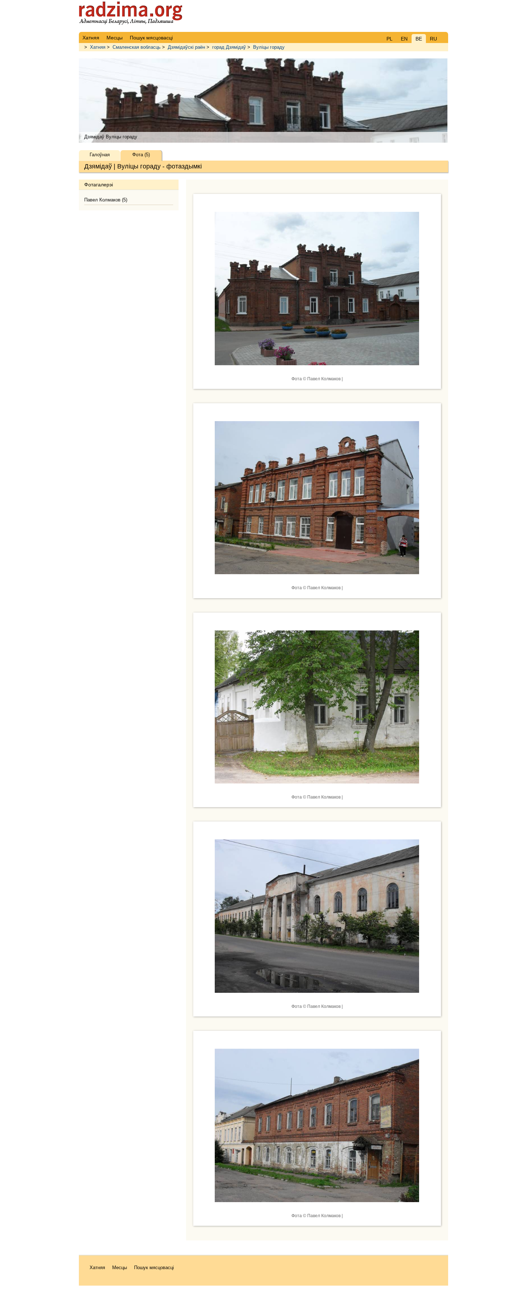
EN (404, 39)
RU (433, 39)
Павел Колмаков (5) (105, 200)
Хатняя (97, 47)
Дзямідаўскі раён (186, 47)
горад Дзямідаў (229, 47)
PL (389, 39)
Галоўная (100, 154)
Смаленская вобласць (137, 47)
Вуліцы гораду (269, 47)
